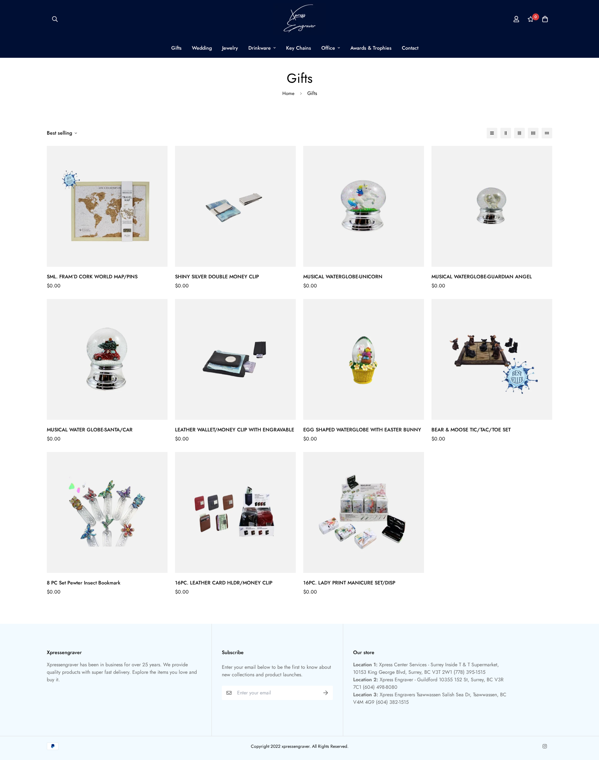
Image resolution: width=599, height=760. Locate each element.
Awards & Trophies (371, 48)
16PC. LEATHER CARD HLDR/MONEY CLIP (223, 582)
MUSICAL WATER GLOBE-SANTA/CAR (90, 429)
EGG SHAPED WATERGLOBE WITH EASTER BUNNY (362, 429)
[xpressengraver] (299, 19)
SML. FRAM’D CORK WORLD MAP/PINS (92, 276)
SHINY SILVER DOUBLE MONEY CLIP (217, 276)
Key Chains (298, 48)
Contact (410, 48)
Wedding (202, 48)
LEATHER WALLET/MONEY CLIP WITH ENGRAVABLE (234, 429)
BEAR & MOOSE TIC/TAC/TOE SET (471, 429)
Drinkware (259, 48)
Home (288, 93)
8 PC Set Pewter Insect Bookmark (83, 582)
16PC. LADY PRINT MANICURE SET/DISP (349, 582)
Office (328, 48)
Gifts (176, 48)
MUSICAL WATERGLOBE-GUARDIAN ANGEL (481, 276)
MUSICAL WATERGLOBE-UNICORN (342, 276)
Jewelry (230, 48)
